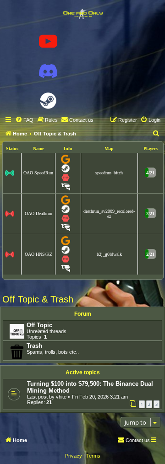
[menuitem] (24, 119)
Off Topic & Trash (37, 299)
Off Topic (39, 325)
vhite (61, 396)
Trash (34, 345)
